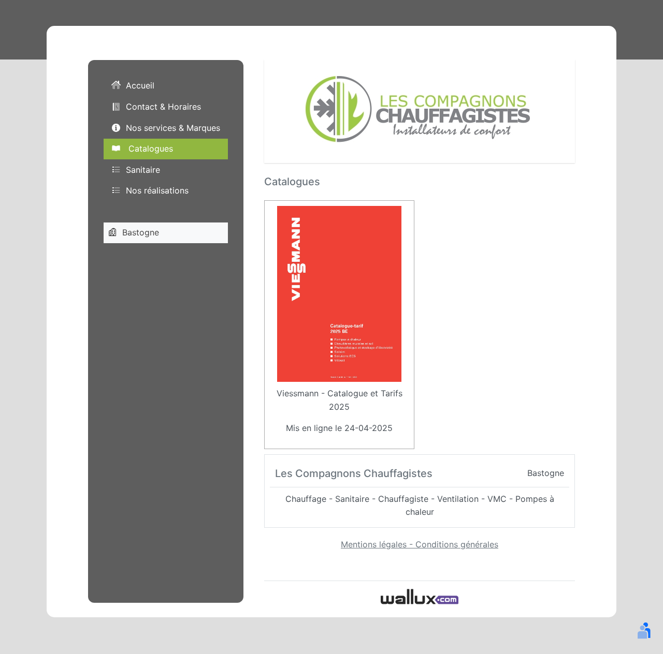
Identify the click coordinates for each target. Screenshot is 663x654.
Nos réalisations (157, 190)
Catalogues (149, 148)
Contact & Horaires (163, 106)
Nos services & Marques (173, 128)
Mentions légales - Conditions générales (419, 544)
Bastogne (140, 232)
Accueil (140, 86)
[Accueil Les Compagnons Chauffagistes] (419, 110)
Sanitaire (143, 170)
